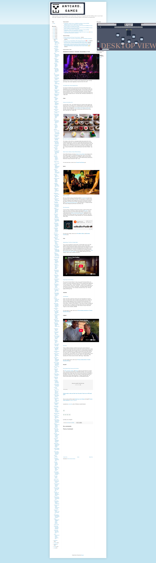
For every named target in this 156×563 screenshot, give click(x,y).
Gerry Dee (65, 345)
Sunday (72, 370)
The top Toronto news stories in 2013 (56, 75)
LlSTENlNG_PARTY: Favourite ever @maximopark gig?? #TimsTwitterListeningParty (78, 38)
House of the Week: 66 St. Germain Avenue (56, 276)
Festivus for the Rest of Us (68, 102)
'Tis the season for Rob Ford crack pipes (56, 385)
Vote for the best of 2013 (56, 112)
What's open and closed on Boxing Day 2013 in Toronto (56, 225)
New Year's (86, 210)
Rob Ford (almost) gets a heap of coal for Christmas (56, 435)
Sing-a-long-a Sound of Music (68, 279)
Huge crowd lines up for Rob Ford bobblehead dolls (56, 430)
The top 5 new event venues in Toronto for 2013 (56, 498)
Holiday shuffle (56, 524)
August (55, 546)
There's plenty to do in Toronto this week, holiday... (56, 337)
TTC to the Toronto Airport (55, 477)
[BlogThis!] (77, 422)
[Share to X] (79, 422)
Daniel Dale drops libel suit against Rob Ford (56, 527)
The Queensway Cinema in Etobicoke (56, 139)
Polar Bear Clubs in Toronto (56, 107)
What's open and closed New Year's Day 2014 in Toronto (56, 70)
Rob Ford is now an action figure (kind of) (56, 290)
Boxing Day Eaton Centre (56, 194)
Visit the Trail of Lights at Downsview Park (56, 355)
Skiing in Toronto (55, 456)
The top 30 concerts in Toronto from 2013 (56, 459)
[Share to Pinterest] (81, 422)
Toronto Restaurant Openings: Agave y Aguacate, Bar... (56, 210)
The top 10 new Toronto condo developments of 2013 (56, 507)
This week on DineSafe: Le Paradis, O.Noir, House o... (56, 286)
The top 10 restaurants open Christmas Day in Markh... (56, 266)
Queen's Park (56, 479)
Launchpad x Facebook (56, 47)
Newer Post (65, 457)
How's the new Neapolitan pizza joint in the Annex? (56, 205)
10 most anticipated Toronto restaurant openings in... (56, 60)
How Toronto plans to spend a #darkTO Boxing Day (56, 216)
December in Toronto (56, 309)
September (56, 544)
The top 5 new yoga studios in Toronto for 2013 (56, 220)
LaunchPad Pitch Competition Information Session (56, 440)
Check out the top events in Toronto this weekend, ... (56, 453)
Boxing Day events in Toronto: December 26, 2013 (56, 230)
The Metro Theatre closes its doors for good (56, 464)
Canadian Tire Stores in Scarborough (56, 199)
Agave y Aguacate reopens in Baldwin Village (56, 87)
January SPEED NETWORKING (56, 449)
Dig (54, 73)
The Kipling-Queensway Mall (56, 196)
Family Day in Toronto (56, 110)
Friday (65, 370)
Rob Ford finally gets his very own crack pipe (56, 489)
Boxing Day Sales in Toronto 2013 (56, 238)
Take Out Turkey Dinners (56, 414)
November (56, 540)
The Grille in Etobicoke (56, 202)
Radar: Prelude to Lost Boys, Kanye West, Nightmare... (56, 364)
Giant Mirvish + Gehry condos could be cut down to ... (56, 512)
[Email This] (76, 422)
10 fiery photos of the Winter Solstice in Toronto (56, 294)
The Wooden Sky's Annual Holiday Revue (70, 85)
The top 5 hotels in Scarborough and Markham (56, 132)
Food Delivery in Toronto (56, 352)
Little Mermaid (65, 296)
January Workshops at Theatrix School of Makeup (56, 425)
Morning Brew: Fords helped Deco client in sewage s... (56, 516)
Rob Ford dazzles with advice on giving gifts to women (56, 494)
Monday (76, 370)
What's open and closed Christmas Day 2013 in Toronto (56, 305)
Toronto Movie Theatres (56, 146)
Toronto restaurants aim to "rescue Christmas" (56, 242)
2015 (54, 35)
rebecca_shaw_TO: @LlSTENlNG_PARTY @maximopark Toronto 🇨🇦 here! (76, 40)
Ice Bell (55, 297)
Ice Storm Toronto (55, 388)
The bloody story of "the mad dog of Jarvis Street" (56, 152)
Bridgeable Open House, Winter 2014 (56, 320)
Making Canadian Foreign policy (56, 98)
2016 (54, 33)
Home (78, 457)
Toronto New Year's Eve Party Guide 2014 (56, 531)
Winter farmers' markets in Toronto (56, 404)
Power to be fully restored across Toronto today (56, 82)
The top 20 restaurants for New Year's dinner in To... (56, 50)
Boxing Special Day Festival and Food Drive (71, 368)
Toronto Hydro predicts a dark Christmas (56, 333)
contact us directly (73, 400)
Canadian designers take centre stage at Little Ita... (56, 185)
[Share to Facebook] (80, 422)
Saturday (68, 370)
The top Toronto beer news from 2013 (56, 345)
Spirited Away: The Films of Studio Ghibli (70, 242)
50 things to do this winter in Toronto (56, 481)
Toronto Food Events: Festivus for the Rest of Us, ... (56, 190)
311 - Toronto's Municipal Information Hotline (56, 312)
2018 (54, 30)
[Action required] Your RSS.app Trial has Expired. (72, 37)
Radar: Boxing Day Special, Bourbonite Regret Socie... (56, 116)
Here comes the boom (56, 367)
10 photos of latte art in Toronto (56, 329)
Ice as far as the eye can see (56, 257)
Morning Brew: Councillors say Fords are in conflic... (56, 473)
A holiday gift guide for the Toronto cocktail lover (56, 502)
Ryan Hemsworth (66, 207)
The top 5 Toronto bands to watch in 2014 (56, 126)
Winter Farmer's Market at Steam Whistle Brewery (72, 151)
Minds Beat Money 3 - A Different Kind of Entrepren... (56, 43)
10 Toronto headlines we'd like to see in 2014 (56, 381)
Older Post (91, 457)
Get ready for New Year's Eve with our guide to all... (56, 142)
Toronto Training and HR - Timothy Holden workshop (56, 316)
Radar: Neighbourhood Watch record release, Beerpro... (56, 521)
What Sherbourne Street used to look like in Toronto (56, 55)
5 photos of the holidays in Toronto (56, 136)
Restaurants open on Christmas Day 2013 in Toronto (56, 261)
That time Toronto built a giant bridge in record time (56, 250)
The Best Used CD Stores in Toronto (56, 78)
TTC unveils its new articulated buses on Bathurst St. (56, 391)
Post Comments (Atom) (71, 458)
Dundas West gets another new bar (56, 395)
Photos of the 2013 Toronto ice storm (56, 375)
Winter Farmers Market (80, 154)
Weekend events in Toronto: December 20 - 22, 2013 (56, 410)
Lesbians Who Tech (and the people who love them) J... (56, 421)
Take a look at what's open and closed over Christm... (56, 272)
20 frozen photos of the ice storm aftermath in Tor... (56, 300)
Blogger (82, 555)
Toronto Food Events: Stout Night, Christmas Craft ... (56, 469)
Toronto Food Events (80, 162)
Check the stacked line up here (71, 202)
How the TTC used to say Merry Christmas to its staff (56, 400)
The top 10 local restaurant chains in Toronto (56, 485)
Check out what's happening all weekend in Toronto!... (56, 166)
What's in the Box (66, 195)
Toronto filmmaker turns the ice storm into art (56, 254)
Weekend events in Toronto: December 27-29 (56, 158)
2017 (54, 32)
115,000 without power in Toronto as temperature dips (56, 281)
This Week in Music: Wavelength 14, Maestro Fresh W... (56, 359)
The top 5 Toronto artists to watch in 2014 (56, 65)
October (55, 542)
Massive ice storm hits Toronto (56, 378)
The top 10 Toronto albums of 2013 (56, 341)
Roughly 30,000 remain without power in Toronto (56, 180)
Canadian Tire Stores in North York (56, 235)
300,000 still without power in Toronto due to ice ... (56, 371)
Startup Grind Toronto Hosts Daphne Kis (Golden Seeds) (56, 445)
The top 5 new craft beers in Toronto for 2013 (56, 122)
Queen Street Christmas (56, 406)
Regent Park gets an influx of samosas (56, 246)
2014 (54, 36)
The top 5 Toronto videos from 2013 (56, 175)
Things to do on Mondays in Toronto (56, 95)
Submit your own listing (79, 399)
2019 (54, 29)
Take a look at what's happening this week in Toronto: (56, 103)
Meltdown (55, 129)
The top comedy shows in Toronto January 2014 (56, 91)
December (56, 39)
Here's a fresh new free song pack (77, 213)
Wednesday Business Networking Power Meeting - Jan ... (56, 325)
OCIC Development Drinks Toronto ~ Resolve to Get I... (56, 536)
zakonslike (70, 404)
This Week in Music (80, 233)
